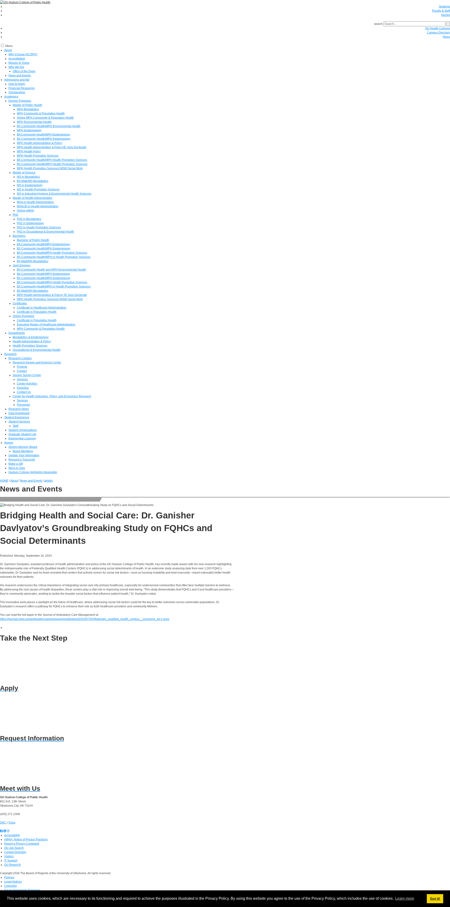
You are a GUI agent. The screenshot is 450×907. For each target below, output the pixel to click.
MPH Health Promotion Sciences (38, 155)
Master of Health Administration (32, 198)
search (378, 24)
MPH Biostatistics (28, 109)
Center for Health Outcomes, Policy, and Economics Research (52, 396)
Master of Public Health (27, 105)
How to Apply (16, 84)
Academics (11, 96)
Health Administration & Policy (32, 341)
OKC (3, 822)
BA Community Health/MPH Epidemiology (43, 134)
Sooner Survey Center (27, 375)
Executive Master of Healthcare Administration (46, 324)
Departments (16, 333)
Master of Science (24, 172)
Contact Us (24, 392)
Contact (22, 371)
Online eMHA (25, 210)
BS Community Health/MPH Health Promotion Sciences (52, 164)
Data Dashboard (19, 413)
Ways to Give (16, 468)
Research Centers (20, 358)
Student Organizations (22, 430)
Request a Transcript (21, 459)
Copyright (10, 886)
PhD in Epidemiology (30, 223)
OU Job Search (14, 848)
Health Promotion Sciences (30, 345)
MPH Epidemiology (29, 130)
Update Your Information (23, 455)
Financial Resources (21, 88)
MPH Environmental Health (34, 122)
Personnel (23, 404)
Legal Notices (13, 881)
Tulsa (11, 822)
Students (444, 6)
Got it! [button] (435, 898)
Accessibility (12, 835)
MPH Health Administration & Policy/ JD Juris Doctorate (52, 295)
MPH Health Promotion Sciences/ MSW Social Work (50, 168)
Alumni (445, 15)
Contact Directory (15, 852)
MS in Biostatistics (28, 176)
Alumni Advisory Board (22, 447)
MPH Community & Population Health (41, 113)
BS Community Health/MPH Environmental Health (48, 126)
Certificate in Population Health (36, 312)
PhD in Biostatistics (29, 219)
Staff (15, 425)
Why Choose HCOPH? (23, 54)
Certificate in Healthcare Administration (41, 307)
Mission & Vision (19, 62)
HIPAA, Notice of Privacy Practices (26, 839)
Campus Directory (438, 32)
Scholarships (16, 92)
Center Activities (27, 383)
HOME (4, 480)
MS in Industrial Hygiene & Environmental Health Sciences (54, 193)
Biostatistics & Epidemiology (31, 337)
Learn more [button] (404, 898)
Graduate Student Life (22, 434)
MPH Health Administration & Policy (39, 143)
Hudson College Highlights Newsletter (32, 472)
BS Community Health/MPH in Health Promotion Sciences (53, 257)
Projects (22, 366)
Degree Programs (19, 100)
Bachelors (19, 236)
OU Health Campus (437, 28)
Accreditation (16, 58)
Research (10, 354)
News (446, 36)
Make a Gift (15, 463)
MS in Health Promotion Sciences (38, 189)
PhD (15, 214)
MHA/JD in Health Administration (37, 206)
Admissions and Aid (16, 79)
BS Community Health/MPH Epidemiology (43, 138)
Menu (9, 46)
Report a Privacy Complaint (21, 843)
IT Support (10, 860)
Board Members (23, 451)
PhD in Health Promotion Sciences (39, 227)
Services (22, 379)
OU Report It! (12, 864)
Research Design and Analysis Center (37, 362)
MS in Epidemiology (29, 185)
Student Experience (16, 417)
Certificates (20, 303)
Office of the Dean (24, 71)
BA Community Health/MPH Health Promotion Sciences (52, 160)
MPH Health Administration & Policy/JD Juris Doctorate (51, 147)
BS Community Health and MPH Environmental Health (51, 269)
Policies (9, 877)
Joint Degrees (21, 265)
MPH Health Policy (29, 151)
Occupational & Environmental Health (36, 349)
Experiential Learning (22, 438)
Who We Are (16, 67)
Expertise (23, 387)
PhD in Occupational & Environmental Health (45, 231)
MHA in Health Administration (35, 202)
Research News (18, 409)
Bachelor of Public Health (33, 240)
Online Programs (23, 316)
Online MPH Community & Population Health (45, 117)
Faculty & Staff (441, 10)
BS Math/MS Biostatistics (32, 181)
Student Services (19, 421)
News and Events (19, 75)
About (8, 50)
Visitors (9, 856)
